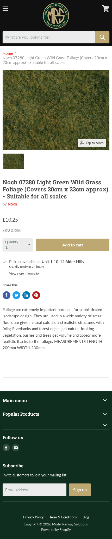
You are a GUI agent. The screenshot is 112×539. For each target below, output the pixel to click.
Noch (12, 204)
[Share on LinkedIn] (26, 295)
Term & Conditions (63, 517)
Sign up (80, 489)
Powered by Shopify (56, 530)
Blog (86, 517)
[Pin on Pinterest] (36, 295)
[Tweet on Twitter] (16, 295)
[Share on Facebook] (6, 295)
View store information (25, 273)
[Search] (102, 37)
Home (8, 53)
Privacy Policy (33, 517)
